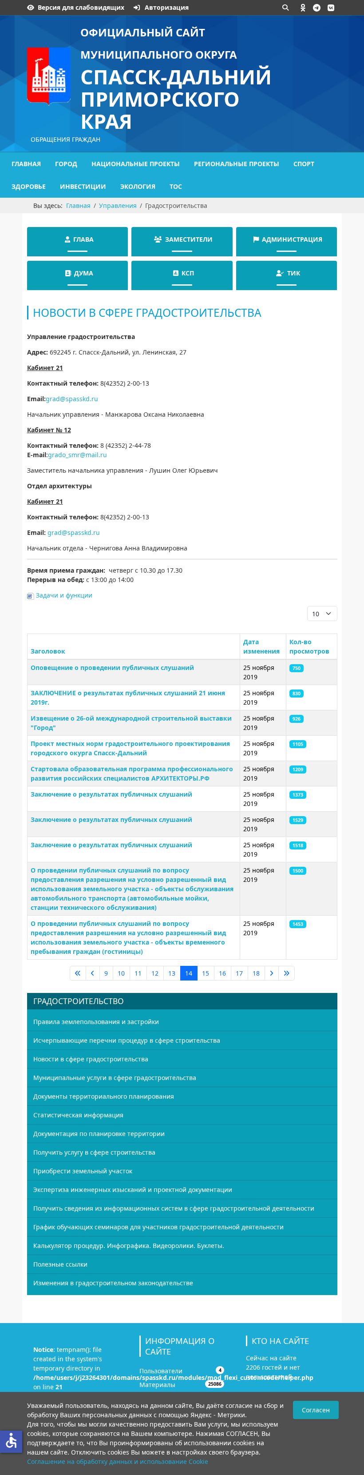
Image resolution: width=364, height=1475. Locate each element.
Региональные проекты (236, 163)
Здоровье (29, 186)
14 (188, 973)
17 (239, 973)
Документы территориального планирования (103, 1096)
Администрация (292, 239)
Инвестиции (83, 186)
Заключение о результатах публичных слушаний (111, 794)
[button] (303, 7)
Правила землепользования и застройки (96, 1021)
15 (205, 973)
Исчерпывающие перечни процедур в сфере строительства (126, 1040)
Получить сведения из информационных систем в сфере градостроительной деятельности (173, 1208)
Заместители (189, 239)
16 (222, 973)
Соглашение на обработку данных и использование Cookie (117, 1461)
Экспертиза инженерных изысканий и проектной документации (132, 1189)
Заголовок (48, 651)
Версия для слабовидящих (81, 7)
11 (138, 973)
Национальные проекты (135, 163)
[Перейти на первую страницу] (78, 973)
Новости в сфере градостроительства (90, 1059)
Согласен (316, 1410)
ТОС (176, 186)
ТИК (293, 273)
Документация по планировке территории (99, 1133)
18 (256, 973)
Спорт (303, 163)
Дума (83, 273)
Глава (83, 239)
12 (154, 973)
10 (121, 973)
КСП (188, 273)
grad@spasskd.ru (72, 399)
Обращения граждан (65, 139)
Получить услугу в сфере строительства (94, 1152)
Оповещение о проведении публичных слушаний (112, 667)
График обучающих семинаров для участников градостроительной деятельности (158, 1227)
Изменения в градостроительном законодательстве (113, 1283)
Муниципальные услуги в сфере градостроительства (114, 1077)
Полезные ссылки (60, 1264)
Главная (26, 163)
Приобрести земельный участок (82, 1171)
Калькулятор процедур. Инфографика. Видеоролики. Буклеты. (128, 1245)
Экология (137, 186)
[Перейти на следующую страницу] (272, 973)
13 (171, 973)
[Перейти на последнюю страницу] (286, 973)
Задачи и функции (63, 595)
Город (66, 163)
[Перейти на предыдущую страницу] (93, 973)
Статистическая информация (78, 1115)
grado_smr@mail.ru (77, 454)
